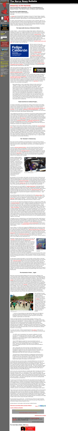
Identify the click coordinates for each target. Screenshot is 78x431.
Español (14, 3)
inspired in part (22, 182)
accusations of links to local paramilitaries (18, 76)
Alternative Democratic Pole (33, 120)
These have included (17, 260)
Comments (2, 34)
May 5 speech (23, 118)
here (27, 424)
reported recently (37, 34)
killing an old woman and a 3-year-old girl (37, 229)
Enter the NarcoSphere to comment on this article (28, 412)
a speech (13, 16)
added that (12, 198)
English (3, 53)
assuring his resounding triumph (16, 72)
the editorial (34, 329)
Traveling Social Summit (31, 186)
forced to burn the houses (24, 233)
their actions (19, 152)
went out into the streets (24, 180)
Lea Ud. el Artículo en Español (16, 407)
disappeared (12, 232)
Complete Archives (3, 40)
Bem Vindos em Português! (4, 63)
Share (36, 406)
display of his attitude (15, 207)
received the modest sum (36, 55)
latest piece (36, 80)
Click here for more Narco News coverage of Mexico (21, 405)
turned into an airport (25, 150)
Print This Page (3, 33)
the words (25, 284)
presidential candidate (21, 120)
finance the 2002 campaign (15, 77)
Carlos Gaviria (30, 121)
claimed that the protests (36, 189)
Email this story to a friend (40, 415)
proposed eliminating (15, 202)
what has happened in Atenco (20, 147)
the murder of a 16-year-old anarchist (31, 222)
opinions (37, 298)
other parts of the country (29, 239)
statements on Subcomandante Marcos (30, 109)
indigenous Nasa (38, 195)
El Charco (13, 239)
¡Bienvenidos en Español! (4, 62)
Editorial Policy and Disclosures (5, 64)
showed (11, 279)
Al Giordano (2, 59)
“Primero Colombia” (37, 52)
